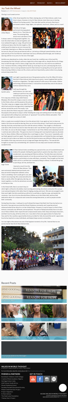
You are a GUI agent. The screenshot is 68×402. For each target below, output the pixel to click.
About (32, 3)
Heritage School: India (8, 381)
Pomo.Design (63, 397)
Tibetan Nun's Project (8, 398)
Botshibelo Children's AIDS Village (12, 377)
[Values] (12, 2)
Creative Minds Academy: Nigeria (12, 379)
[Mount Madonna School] (63, 388)
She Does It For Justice (10, 318)
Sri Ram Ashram (6, 394)
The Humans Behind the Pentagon (14, 355)
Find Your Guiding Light (10, 337)
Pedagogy (41, 3)
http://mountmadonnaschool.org (36, 371)
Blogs (49, 3)
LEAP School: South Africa (9, 383)
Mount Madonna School (8, 385)
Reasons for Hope (8, 300)
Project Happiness (7, 391)
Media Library (60, 3)
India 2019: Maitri (31, 11)
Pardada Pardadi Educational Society (13, 387)
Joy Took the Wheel (10, 8)
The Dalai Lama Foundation (10, 396)
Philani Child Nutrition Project (10, 389)
